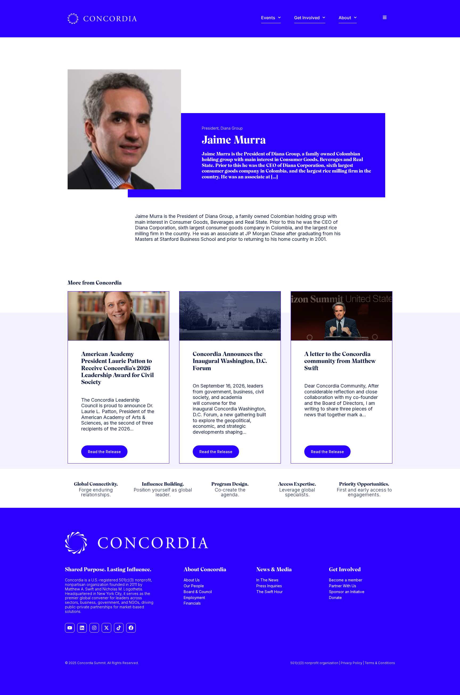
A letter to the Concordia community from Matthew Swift (340, 362)
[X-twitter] (106, 628)
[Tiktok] (119, 628)
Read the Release (104, 451)
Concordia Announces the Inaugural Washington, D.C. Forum (230, 362)
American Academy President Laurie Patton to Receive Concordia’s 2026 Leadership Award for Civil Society (117, 369)
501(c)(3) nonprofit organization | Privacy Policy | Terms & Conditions (342, 663)
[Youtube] (70, 628)
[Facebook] (131, 628)
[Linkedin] (82, 628)
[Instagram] (94, 628)
